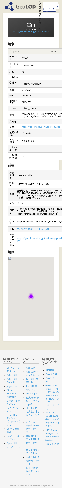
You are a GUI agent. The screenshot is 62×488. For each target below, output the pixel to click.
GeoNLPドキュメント (13, 437)
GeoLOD (30, 367)
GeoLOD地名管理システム (32, 373)
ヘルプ (51, 8)
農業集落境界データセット (32, 451)
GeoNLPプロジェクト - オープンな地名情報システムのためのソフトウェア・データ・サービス (52, 397)
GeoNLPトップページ (13, 369)
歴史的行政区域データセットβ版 (33, 229)
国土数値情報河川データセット (32, 471)
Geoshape (31, 393)
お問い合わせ (52, 443)
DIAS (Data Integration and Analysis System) (52, 434)
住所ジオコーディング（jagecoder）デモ (14, 419)
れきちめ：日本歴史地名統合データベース (32, 427)
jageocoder (13, 386)
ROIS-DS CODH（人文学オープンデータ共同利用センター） (52, 419)
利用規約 (49, 370)
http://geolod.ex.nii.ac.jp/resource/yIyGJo (31, 31)
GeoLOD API (51, 374)
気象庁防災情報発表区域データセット (32, 460)
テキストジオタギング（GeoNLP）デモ (13, 405)
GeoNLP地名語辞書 (32, 380)
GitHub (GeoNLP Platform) (12, 393)
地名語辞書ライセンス (32, 388)
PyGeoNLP (12, 375)
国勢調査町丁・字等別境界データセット (32, 440)
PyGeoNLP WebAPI (12, 380)
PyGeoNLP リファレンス (13, 445)
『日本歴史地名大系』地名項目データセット (32, 413)
